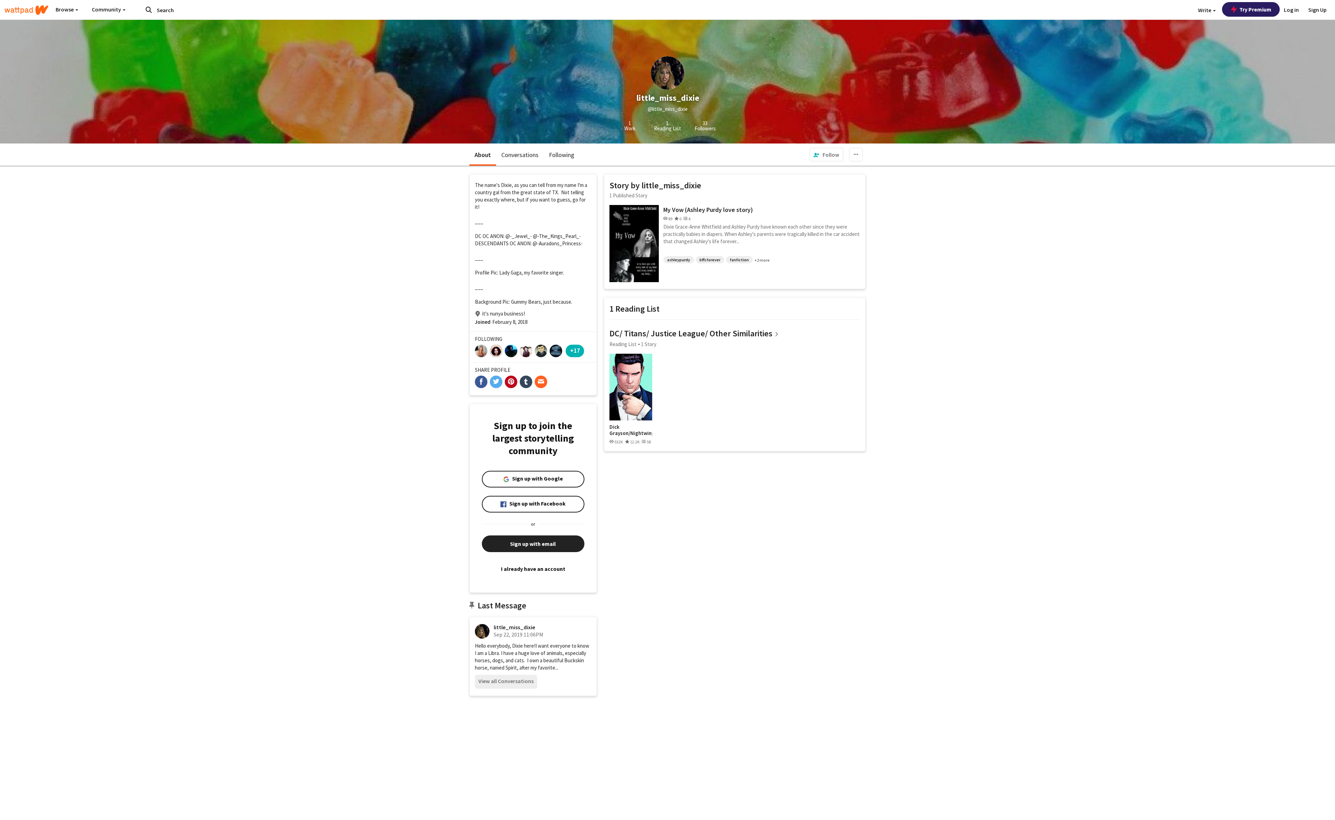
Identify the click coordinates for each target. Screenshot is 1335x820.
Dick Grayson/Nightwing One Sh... (630, 430)
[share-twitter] (496, 382)
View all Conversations (506, 681)
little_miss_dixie (514, 627)
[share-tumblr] (526, 382)
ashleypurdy (678, 259)
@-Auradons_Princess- (558, 243)
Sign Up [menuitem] (1317, 9)
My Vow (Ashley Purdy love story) (708, 210)
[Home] (26, 10)
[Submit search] (148, 9)
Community (107, 9)
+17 (575, 350)
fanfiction (739, 259)
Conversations (520, 155)
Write (1205, 10)
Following (561, 155)
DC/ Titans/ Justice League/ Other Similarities (690, 333)
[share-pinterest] (511, 382)
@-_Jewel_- (518, 236)
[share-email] (541, 382)
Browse (65, 9)
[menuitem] (826, 155)
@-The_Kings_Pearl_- (557, 236)
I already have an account (533, 568)
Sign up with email (533, 543)
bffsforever (709, 259)
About (483, 155)
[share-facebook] (481, 382)
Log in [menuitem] (1291, 9)
